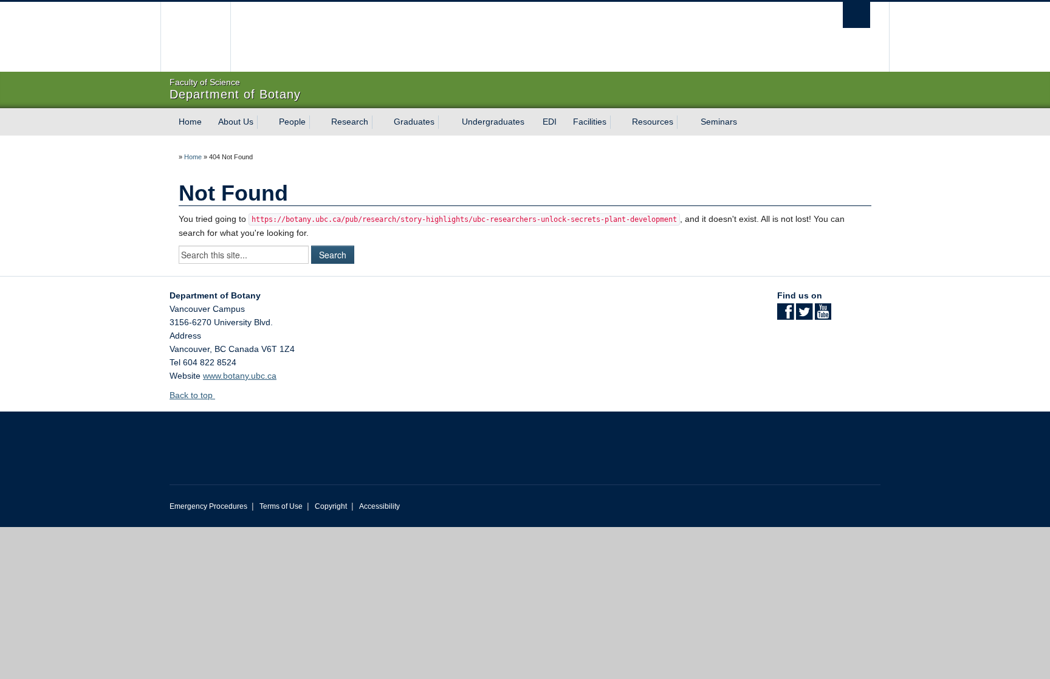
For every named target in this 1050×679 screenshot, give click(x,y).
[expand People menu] (316, 122)
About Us (235, 121)
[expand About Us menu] (264, 122)
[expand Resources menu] (684, 122)
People (292, 121)
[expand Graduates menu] (445, 122)
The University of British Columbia (195, 37)
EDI (550, 121)
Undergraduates (493, 121)
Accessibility (379, 506)
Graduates (414, 121)
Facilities (589, 121)
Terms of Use (281, 506)
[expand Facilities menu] (617, 122)
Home (190, 121)
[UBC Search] (856, 15)
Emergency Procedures (208, 506)
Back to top (192, 395)
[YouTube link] (823, 315)
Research (349, 121)
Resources (652, 121)
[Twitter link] (804, 315)
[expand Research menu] (379, 122)
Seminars (719, 121)
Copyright (331, 506)
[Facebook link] (785, 315)
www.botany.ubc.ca (239, 376)
